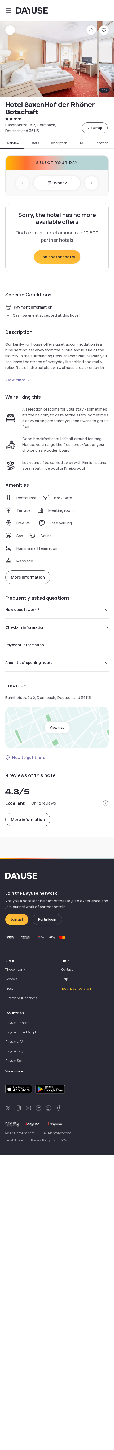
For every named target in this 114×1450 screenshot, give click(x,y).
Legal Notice (14, 1140)
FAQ (81, 143)
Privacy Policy (40, 1140)
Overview (12, 143)
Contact (67, 969)
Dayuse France (16, 1022)
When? (60, 183)
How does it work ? (22, 609)
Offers (34, 143)
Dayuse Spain (15, 1060)
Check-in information (25, 627)
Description (58, 143)
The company (15, 969)
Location (101, 143)
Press (9, 988)
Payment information (24, 644)
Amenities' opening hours (28, 662)
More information (28, 577)
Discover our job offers (21, 998)
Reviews (11, 979)
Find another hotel (57, 256)
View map (94, 128)
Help (64, 979)
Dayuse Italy (14, 1051)
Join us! (17, 919)
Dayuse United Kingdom (22, 1032)
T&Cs (63, 1140)
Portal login (47, 919)
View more (15, 379)
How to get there (29, 757)
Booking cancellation (76, 988)
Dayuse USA (14, 1041)
